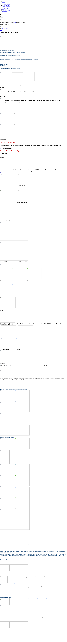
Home (3, 1)
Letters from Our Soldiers (6, 8)
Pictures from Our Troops (6, 10)
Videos (3, 12)
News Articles (4, 9)
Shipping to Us (4, 11)
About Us (3, 2)
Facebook (14, 22)
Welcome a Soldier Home (6, 6)
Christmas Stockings (5, 3)
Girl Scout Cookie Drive (5, 5)
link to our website (5, 28)
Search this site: (2, 16)
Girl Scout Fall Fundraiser (6, 4)
